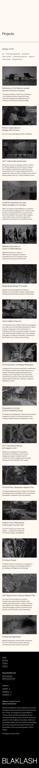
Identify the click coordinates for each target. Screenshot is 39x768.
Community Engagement (12, 54)
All (3, 54)
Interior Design (6, 56)
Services (5, 660)
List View (11, 49)
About (4, 657)
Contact (5, 666)
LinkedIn (5, 688)
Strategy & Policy (17, 59)
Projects (5, 663)
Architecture (25, 54)
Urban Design (6, 59)
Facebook (5, 694)
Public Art (31, 56)
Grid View (5, 49)
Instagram (5, 691)
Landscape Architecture (20, 56)
